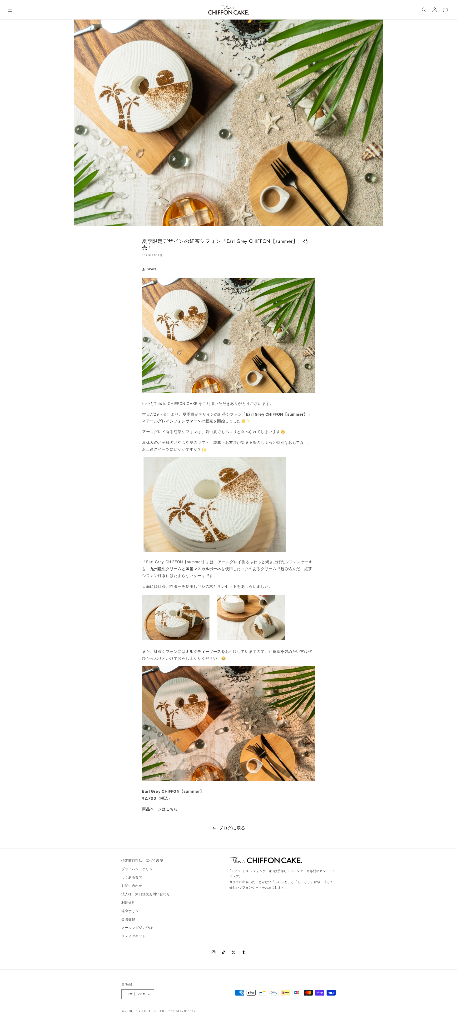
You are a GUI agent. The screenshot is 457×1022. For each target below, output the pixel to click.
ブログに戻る (232, 827)
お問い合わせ (131, 886)
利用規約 (128, 902)
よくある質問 (131, 877)
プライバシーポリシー (138, 869)
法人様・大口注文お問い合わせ (145, 894)
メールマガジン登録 (137, 927)
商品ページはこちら (160, 809)
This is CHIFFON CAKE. (150, 1011)
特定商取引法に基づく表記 (142, 860)
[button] (10, 10)
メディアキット (133, 936)
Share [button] (152, 269)
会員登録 (128, 919)
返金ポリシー (131, 911)
